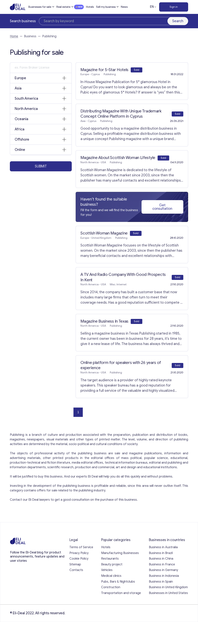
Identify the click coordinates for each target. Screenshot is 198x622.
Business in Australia (163, 547)
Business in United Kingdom (168, 587)
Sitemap (75, 564)
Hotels (90, 6)
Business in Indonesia (164, 576)
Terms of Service (81, 547)
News (124, 6)
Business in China (161, 559)
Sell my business (106, 6)
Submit (41, 166)
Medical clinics (111, 576)
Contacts (76, 570)
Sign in (174, 6)
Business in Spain (161, 582)
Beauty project (111, 564)
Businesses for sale (39, 6)
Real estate (63, 6)
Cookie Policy (78, 559)
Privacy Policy (79, 553)
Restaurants (110, 559)
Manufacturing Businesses (120, 553)
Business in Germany (163, 570)
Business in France (162, 564)
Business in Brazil (161, 553)
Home (14, 36)
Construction (110, 587)
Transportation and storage (121, 593)
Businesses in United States (168, 593)
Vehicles (107, 570)
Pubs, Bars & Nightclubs (118, 582)
